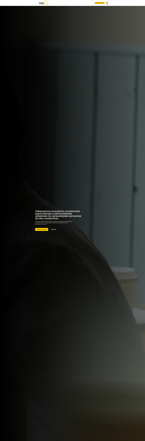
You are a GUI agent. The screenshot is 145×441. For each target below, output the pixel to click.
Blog (78, 3)
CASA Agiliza (67, 3)
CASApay (74, 3)
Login (107, 4)
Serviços (60, 3)
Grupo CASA (84, 3)
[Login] (107, 2)
